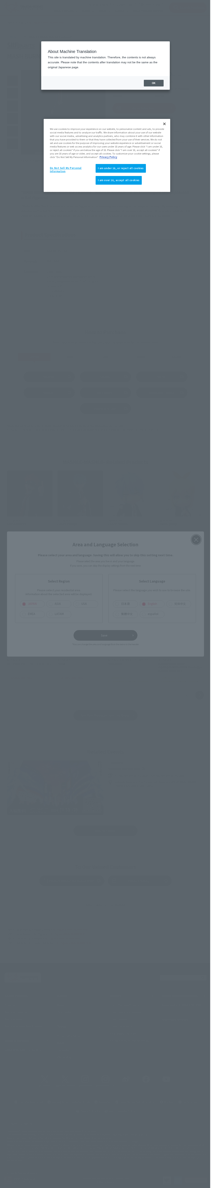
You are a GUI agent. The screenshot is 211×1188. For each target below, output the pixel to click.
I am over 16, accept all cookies (118, 180)
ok (154, 83)
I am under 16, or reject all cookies (121, 168)
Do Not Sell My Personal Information (66, 169)
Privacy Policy (108, 157)
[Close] (164, 123)
